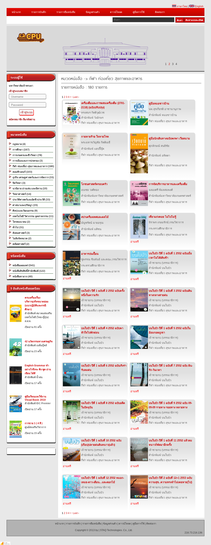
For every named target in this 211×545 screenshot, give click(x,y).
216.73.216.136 (193, 532)
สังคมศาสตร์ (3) (20, 232)
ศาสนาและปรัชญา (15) (24, 205)
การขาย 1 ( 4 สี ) (33, 423)
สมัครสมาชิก (15, 119)
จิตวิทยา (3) (18, 183)
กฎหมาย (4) (18, 144)
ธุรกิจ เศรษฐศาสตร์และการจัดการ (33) (32, 177)
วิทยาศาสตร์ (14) (21, 194)
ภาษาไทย (181, 6)
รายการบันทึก (38, 12)
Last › (76, 97)
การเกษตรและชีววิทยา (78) (26, 155)
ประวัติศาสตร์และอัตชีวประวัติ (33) (30, 199)
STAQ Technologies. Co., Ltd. (116, 530)
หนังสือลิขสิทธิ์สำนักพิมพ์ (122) (28, 271)
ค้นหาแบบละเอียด (194, 20)
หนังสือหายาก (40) (22, 276)
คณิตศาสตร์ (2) (20, 244)
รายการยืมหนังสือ (65, 12)
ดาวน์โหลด (116, 12)
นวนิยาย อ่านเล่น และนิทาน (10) (29, 188)
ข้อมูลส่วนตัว (93, 12)
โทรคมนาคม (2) (20, 221)
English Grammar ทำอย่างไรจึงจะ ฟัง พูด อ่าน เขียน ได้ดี (38, 369)
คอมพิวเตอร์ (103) (21, 171)
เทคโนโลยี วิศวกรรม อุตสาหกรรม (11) (32, 216)
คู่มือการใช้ (138, 12)
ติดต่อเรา (160, 12)
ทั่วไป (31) (17, 227)
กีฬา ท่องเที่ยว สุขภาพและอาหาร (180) (32, 166)
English (198, 6)
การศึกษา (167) (20, 149)
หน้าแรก (16, 12)
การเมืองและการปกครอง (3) (27, 160)
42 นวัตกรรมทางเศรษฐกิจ (39, 341)
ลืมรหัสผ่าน (29, 119)
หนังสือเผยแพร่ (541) (23, 265)
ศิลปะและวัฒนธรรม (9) (24, 210)
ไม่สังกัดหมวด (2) (21, 238)
